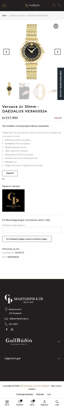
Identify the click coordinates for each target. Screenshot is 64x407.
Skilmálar (40, 394)
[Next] (58, 52)
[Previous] (6, 52)
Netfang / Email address (14, 225)
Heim (4, 15)
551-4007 (13, 324)
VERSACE (19, 252)
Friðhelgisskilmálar (24, 394)
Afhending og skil (10, 249)
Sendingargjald (23, 126)
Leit (49, 394)
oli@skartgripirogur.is (19, 318)
